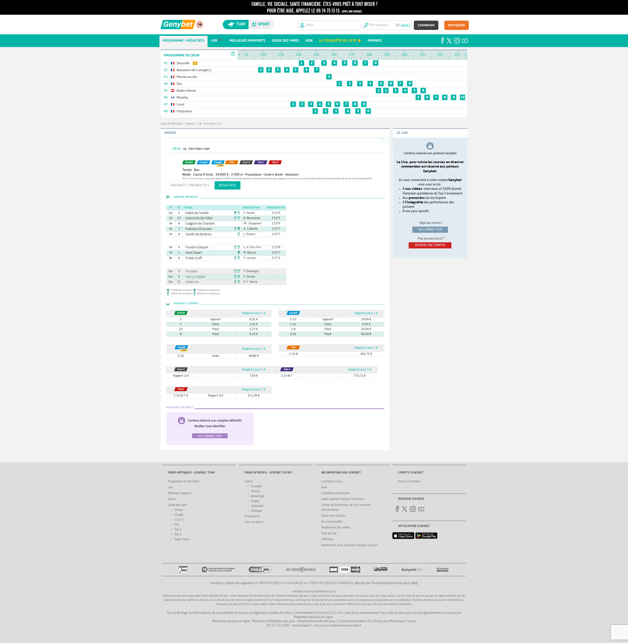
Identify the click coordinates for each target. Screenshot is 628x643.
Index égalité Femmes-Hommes (342, 499)
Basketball (257, 496)
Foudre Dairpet (194, 247)
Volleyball (257, 506)
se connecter (430, 229)
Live (170, 487)
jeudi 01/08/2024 (172, 124)
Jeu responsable (331, 521)
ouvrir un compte (430, 245)
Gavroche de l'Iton (196, 218)
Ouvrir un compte (409, 481)
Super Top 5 (182, 539)
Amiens (190, 124)
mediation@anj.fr (302, 625)
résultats (227, 185)
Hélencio (190, 282)
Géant (172, 499)
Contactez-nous (331, 481)
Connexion (426, 25)
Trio (176, 524)
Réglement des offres (335, 527)
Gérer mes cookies (333, 515)
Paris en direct (254, 522)
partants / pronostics (189, 185)
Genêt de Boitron (196, 234)
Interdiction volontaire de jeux (314, 592)
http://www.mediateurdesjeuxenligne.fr (338, 625)
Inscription (456, 25)
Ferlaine (190, 271)
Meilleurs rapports (179, 493)
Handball (256, 511)
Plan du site (329, 533)
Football (256, 486)
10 (462, 97)
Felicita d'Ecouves (196, 229)
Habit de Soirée (194, 213)
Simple (178, 510)
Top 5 (177, 534)
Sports (249, 481)
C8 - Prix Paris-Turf (210, 124)
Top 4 (177, 529)
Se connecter (210, 436)
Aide (324, 487)
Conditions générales (335, 493)
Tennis (255, 491)
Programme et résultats (183, 481)
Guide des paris (177, 505)
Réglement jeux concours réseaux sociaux (349, 545)
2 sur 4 (178, 519)
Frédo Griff (192, 258)
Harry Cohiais (193, 277)
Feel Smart (191, 253)
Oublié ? (405, 25)
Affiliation (327, 539)
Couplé (178, 515)
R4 (382, 140)
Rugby (255, 501)
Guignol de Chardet (197, 223)
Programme (252, 516)
